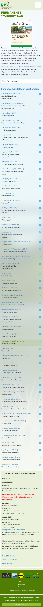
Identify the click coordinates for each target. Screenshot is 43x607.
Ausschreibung (7, 563)
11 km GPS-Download (9, 560)
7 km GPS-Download (9, 556)
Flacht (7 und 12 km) (8, 217)
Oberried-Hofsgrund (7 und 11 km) (12, 302)
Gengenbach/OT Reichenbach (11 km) (14, 249)
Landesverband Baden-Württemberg (20, 88)
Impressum (21, 584)
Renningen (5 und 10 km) (9, 317)
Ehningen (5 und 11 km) (9, 179)
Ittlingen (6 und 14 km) (8, 273)
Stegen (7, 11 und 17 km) (9, 406)
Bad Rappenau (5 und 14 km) (11, 127)
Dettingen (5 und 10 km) (9, 162)
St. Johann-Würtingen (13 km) (11, 399)
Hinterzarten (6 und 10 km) (10, 263)
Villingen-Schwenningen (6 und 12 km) (14, 435)
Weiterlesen (33, 600)
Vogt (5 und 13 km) (7, 442)
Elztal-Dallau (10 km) (8, 193)
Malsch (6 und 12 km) (8, 280)
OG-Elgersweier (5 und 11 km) (11, 309)
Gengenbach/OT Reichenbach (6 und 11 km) (16, 256)
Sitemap (21, 581)
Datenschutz (21, 587)
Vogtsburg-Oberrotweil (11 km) (11, 457)
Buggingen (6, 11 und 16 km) (11, 152)
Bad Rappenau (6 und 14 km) (11, 120)
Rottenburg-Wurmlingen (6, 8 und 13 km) (14, 355)
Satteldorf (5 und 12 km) (9, 370)
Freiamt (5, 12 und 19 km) (10, 225)
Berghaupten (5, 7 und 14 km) (11, 135)
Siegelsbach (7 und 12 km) (10, 384)
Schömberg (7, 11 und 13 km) (11, 377)
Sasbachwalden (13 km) (9, 363)
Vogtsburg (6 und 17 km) (9, 450)
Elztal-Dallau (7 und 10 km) (10, 200)
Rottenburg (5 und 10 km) (9, 348)
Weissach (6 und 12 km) (9, 464)
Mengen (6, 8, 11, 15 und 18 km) (12, 295)
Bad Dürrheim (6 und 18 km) (10, 93)
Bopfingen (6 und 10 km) (9, 144)
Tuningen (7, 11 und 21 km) (10, 428)
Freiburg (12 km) (6, 232)
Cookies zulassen (21, 604)
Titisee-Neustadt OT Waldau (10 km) (13, 421)
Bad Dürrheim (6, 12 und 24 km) (12, 103)
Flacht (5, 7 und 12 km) (9, 208)
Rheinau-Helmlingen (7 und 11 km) (12, 334)
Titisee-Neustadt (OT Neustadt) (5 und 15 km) (16, 413)
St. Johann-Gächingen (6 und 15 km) (13, 392)
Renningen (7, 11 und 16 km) (11, 326)
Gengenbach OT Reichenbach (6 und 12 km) (16, 242)
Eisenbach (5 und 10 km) (9, 186)
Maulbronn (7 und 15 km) (9, 288)
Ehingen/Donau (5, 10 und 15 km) (12, 169)
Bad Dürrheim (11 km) (8, 113)
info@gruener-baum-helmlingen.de (13, 530)
